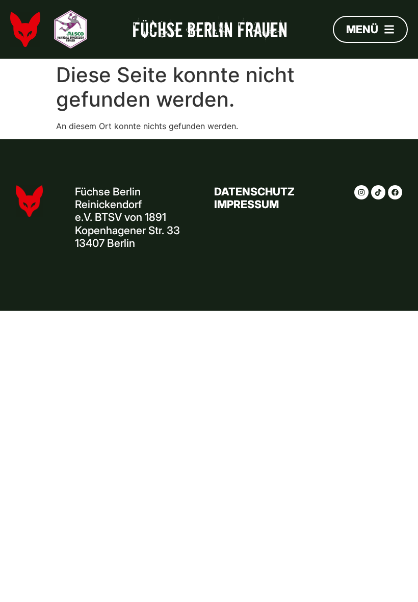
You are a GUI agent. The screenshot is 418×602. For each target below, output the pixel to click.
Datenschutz (254, 191)
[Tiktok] (378, 192)
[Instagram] (361, 192)
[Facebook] (395, 192)
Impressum (246, 204)
